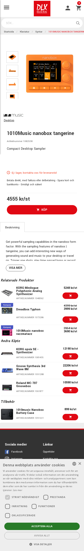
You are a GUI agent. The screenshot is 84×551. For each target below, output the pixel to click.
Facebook (16, 452)
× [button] (79, 463)
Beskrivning (12, 227)
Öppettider (49, 452)
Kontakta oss (50, 458)
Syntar (38, 31)
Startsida (9, 31)
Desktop (9, 120)
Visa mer (15, 268)
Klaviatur (24, 31)
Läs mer (17, 490)
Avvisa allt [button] (42, 535)
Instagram (16, 458)
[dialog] (42, 505)
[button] (42, 544)
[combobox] (74, 464)
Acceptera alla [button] (42, 526)
